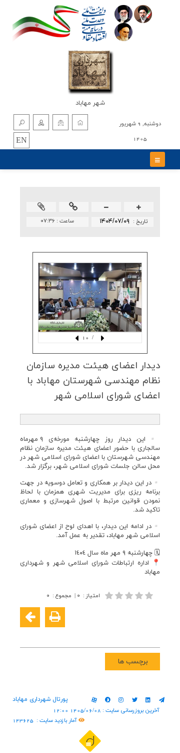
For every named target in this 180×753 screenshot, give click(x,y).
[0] (130, 595)
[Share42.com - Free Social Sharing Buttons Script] (91, 633)
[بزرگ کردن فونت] (139, 207)
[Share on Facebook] (151, 633)
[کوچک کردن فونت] (106, 207)
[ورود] (41, 122)
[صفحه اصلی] (80, 122)
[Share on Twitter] (106, 633)
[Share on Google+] (136, 633)
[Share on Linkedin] (121, 633)
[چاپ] (55, 617)
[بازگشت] (30, 617)
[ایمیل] (60, 122)
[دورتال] (90, 740)
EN (21, 140)
